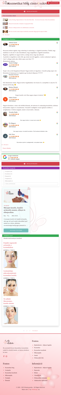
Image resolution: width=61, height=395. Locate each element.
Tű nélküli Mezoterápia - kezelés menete (8, 301)
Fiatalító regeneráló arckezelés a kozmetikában (10, 245)
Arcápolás (6, 205)
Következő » (6, 144)
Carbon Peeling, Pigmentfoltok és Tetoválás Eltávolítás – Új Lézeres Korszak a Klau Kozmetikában (32, 19)
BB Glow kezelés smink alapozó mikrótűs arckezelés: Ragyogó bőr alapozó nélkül (28, 31)
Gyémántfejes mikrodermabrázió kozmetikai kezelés (9, 273)
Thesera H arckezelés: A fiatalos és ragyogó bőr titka (21, 23)
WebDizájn (35, 389)
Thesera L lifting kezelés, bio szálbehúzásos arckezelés (21, 27)
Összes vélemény (7, 148)
